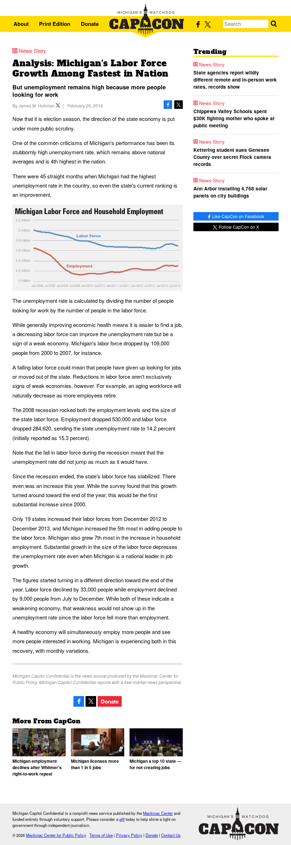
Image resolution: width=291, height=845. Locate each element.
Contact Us (171, 835)
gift (122, 819)
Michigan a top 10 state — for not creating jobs (155, 764)
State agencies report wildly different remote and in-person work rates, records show (235, 79)
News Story (32, 50)
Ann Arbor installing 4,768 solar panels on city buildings (230, 192)
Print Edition (54, 24)
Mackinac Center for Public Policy (56, 835)
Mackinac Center (158, 813)
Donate (90, 24)
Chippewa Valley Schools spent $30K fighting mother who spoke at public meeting (234, 118)
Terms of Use (101, 835)
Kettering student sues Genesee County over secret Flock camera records (232, 157)
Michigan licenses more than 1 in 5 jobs (95, 764)
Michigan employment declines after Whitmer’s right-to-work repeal (37, 767)
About (21, 24)
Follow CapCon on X (238, 227)
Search (274, 24)
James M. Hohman (36, 105)
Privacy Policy (129, 835)
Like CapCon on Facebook (237, 216)
